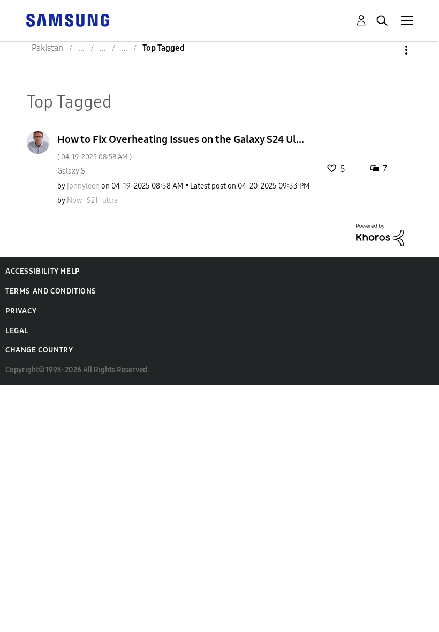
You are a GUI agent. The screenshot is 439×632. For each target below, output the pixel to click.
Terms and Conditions (50, 291)
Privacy (20, 310)
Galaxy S (71, 171)
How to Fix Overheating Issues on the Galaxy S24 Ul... (183, 147)
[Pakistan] (67, 19)
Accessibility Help (42, 271)
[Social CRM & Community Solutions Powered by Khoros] (380, 234)
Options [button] (388, 50)
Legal (16, 330)
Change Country (39, 350)
